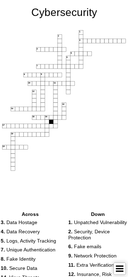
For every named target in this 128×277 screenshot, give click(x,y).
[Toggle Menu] (119, 268)
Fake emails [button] (84, 246)
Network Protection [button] (92, 256)
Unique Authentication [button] (28, 249)
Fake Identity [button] (18, 259)
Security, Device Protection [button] (89, 234)
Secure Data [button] (19, 268)
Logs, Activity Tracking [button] (28, 241)
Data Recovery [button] (20, 231)
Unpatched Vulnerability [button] (97, 222)
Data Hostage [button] (19, 222)
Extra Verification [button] (91, 265)
